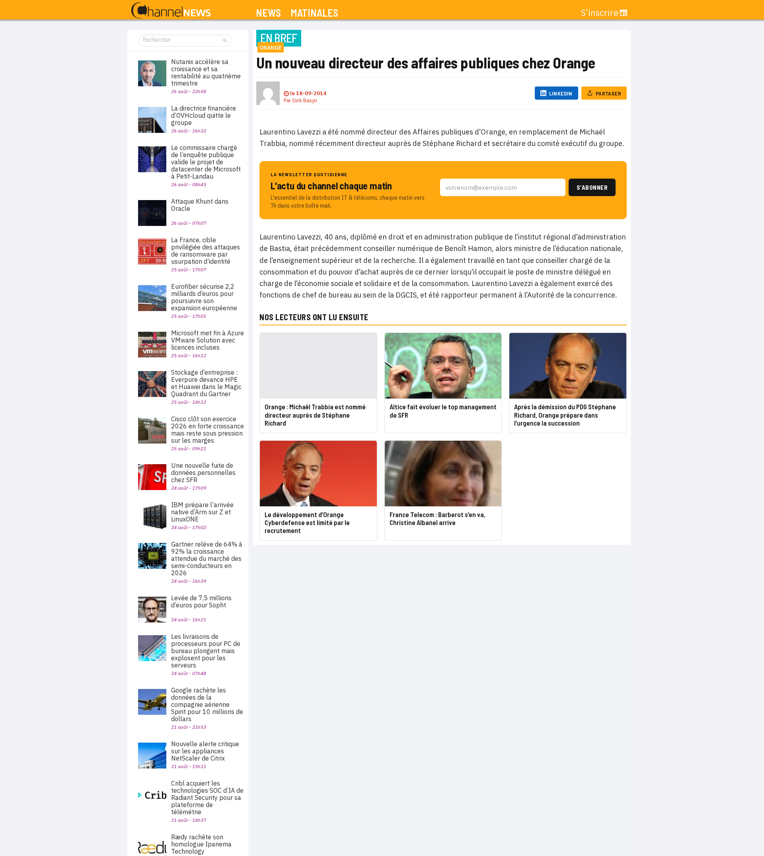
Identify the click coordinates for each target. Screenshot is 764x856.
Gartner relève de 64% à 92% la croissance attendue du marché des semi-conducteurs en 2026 (206, 558)
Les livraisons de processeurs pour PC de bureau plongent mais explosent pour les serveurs (205, 650)
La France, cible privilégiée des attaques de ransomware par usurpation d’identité (205, 250)
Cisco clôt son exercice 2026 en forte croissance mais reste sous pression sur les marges (207, 429)
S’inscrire (599, 12)
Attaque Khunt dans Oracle (199, 204)
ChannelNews (170, 10)
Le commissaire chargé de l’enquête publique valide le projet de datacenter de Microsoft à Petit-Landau (206, 162)
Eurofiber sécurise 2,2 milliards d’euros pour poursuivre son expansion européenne (204, 297)
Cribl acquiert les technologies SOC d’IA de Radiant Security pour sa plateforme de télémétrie (207, 797)
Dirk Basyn (304, 100)
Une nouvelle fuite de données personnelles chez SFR (203, 472)
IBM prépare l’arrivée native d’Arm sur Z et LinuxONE (202, 512)
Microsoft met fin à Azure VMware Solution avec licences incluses (207, 340)
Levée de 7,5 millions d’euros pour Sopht (201, 601)
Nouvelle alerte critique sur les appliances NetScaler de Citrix (205, 751)
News (268, 13)
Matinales (314, 13)
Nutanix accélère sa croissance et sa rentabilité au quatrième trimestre (206, 72)
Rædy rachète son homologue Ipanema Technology (201, 844)
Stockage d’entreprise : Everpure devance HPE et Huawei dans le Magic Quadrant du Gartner (206, 383)
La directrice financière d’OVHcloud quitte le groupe (203, 115)
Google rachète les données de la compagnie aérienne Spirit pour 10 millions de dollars (207, 704)
